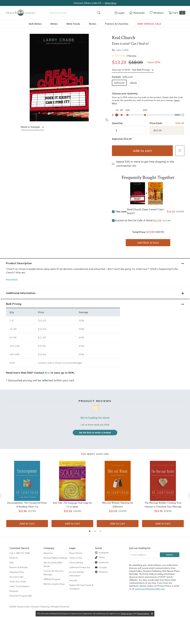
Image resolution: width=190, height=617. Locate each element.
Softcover (119, 82)
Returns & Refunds (19, 567)
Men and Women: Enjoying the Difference (117, 504)
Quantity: (117, 123)
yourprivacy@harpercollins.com (150, 588)
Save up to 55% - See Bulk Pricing (131, 69)
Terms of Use (75, 557)
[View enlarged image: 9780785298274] (59, 77)
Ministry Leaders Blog (54, 584)
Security (73, 580)
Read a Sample (30, 127)
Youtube (103, 567)
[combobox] (75, 12)
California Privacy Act (79, 567)
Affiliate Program (52, 579)
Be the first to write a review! (95, 432)
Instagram (104, 552)
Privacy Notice (76, 562)
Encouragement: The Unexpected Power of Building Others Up (27, 504)
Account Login (16, 576)
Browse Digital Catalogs (55, 557)
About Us (48, 553)
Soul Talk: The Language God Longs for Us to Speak (72, 504)
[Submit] (98, 12)
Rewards (14, 591)
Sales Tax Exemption (20, 586)
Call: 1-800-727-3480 (20, 553)
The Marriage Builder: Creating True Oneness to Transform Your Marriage (163, 504)
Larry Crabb (122, 49)
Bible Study (73, 23)
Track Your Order (18, 581)
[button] (179, 150)
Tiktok (102, 557)
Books (92, 23)
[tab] (89, 531)
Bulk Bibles (35, 23)
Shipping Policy (17, 572)
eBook (133, 82)
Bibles (54, 23)
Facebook (103, 562)
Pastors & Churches (116, 23)
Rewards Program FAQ (21, 595)
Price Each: (156, 123)
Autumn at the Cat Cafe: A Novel (134, 220)
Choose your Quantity (125, 93)
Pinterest (103, 572)
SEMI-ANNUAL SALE (149, 23)
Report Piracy (75, 553)
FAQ (12, 562)
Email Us (14, 557)
